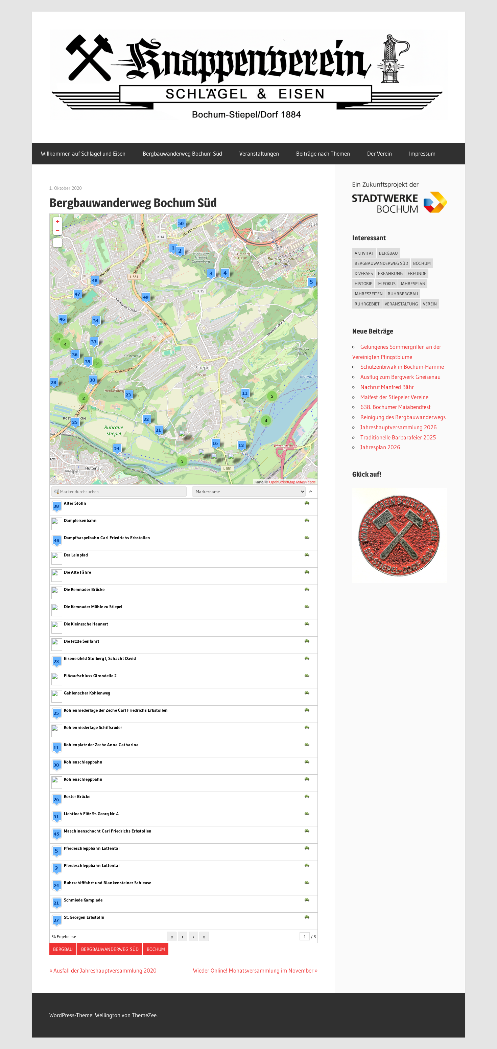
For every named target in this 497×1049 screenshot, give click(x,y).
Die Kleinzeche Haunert (86, 623)
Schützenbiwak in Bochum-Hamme (402, 366)
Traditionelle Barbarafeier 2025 (398, 437)
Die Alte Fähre (77, 572)
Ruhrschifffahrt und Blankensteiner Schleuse (107, 882)
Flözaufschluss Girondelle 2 (90, 675)
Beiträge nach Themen (323, 153)
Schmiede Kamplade (83, 900)
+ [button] (58, 221)
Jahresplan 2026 (380, 447)
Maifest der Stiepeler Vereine (394, 397)
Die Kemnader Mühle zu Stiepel (93, 606)
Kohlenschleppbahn (83, 762)
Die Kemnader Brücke (84, 589)
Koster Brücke (77, 796)
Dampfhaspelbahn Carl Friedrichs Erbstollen (107, 537)
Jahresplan (413, 283)
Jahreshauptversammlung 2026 (398, 427)
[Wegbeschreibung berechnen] (307, 502)
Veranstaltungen (259, 153)
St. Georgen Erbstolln (84, 917)
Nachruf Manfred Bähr (387, 386)
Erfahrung (390, 273)
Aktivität (364, 253)
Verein (430, 303)
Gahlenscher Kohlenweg (87, 692)
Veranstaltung (401, 303)
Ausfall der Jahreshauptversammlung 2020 (105, 970)
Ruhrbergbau (403, 293)
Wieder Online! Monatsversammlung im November (253, 970)
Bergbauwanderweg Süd (110, 949)
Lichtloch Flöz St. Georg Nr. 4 (91, 813)
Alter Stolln (75, 503)
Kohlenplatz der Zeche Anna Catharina (101, 744)
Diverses (364, 273)
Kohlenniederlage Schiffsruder (93, 727)
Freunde (417, 273)
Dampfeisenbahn (80, 520)
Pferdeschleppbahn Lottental (92, 848)
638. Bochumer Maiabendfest (395, 406)
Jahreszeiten (369, 293)
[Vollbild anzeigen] (57, 242)
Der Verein (379, 153)
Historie (363, 283)
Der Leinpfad (76, 554)
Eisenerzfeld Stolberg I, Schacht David (100, 658)
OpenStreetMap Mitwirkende (292, 481)
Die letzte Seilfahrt (81, 641)
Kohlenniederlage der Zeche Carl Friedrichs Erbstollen (116, 710)
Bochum (156, 949)
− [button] (58, 230)
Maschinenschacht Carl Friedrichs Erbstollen (107, 831)
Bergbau (63, 949)
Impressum (422, 153)
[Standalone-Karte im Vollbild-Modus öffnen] (313, 502)
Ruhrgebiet (367, 303)
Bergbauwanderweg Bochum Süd (182, 153)
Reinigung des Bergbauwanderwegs (403, 416)
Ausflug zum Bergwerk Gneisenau (400, 376)
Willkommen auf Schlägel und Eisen (83, 153)
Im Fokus (386, 283)
